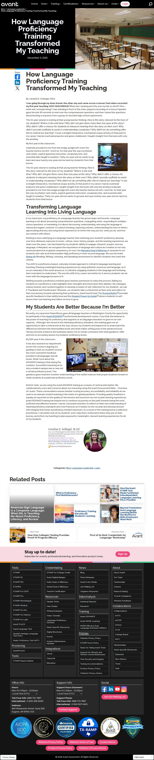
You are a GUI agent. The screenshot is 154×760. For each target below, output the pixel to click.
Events (50, 637)
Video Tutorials (53, 616)
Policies (84, 633)
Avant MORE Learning (90, 621)
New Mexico (120, 659)
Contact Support (68, 710)
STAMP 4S (18, 577)
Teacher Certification (56, 591)
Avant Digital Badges (56, 577)
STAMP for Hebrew (22, 615)
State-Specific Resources (58, 627)
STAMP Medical (20, 606)
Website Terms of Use (81, 742)
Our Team (118, 577)
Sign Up (122, 554)
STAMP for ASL (20, 610)
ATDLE (118, 625)
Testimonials (119, 582)
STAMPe (17, 587)
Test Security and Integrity (92, 659)
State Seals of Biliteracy (57, 582)
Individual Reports (88, 602)
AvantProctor (19, 651)
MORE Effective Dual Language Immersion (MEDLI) (93, 627)
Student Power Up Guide (84, 296)
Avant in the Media (88, 582)
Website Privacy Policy (90, 638)
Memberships (120, 645)
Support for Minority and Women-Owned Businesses (92, 653)
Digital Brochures (54, 632)
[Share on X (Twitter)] (17, 88)
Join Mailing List (87, 587)
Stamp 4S (31, 257)
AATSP (118, 620)
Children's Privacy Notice (92, 748)
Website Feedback (122, 601)
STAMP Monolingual (22, 601)
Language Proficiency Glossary (56, 621)
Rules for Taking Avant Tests (93, 648)
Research (84, 606)
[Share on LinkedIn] (17, 82)
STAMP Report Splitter (23, 661)
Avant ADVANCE (54, 316)
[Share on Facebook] (17, 76)
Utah (117, 669)
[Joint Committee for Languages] (110, 728)
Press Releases (87, 577)
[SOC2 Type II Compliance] (21, 728)
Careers (117, 587)
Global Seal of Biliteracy (57, 587)
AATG (117, 616)
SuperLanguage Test (22, 629)
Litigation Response (89, 591)
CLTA (117, 630)
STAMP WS (18, 582)
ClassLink (51, 658)
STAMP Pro (18, 596)
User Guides (52, 606)
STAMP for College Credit (58, 573)
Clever (49, 654)
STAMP (16, 573)
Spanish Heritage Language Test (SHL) (25, 635)
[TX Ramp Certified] (88, 728)
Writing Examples (54, 611)
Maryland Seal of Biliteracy (94, 251)
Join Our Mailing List (114, 697)
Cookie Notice (108, 742)
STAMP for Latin (20, 620)
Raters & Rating (121, 591)
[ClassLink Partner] (66, 728)
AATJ (117, 639)
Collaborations (120, 611)
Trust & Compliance (122, 596)
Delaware (119, 654)
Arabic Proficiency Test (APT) (26, 641)
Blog (3, 9)
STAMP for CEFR (21, 591)
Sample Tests (53, 602)
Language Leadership (16, 9)
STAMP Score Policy (89, 643)
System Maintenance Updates (56, 642)
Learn (97, 468)
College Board (121, 634)
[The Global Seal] (44, 728)
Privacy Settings (9, 757)
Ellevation (51, 663)
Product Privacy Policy (90, 669)
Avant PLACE (19, 624)
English (141, 757)
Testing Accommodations (91, 664)
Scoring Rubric (109, 293)
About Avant (119, 573)
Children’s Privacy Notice (91, 673)
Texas (117, 664)
